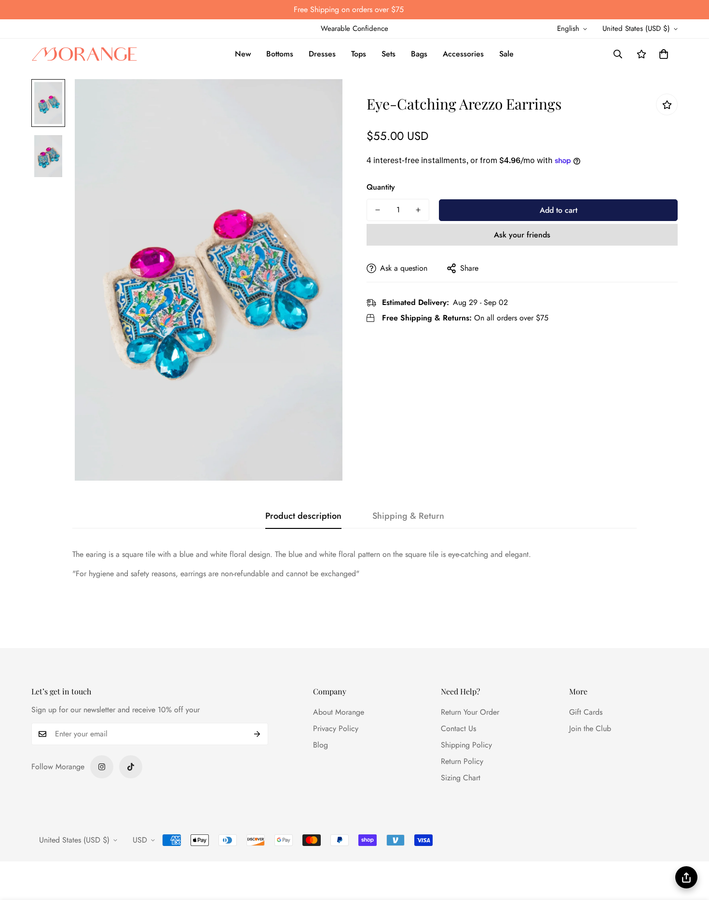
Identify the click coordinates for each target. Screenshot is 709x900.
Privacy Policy (335, 728)
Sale (506, 53)
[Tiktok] (130, 766)
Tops (358, 53)
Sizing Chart (460, 777)
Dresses (322, 53)
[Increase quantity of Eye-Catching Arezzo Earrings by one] (418, 210)
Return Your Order (470, 712)
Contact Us (458, 728)
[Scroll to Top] (690, 847)
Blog (320, 744)
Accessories (463, 53)
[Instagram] (101, 766)
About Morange (338, 712)
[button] (664, 54)
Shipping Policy (466, 744)
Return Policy (462, 761)
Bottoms (279, 53)
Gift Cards (585, 712)
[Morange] (84, 54)
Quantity (381, 187)
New (243, 53)
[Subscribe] (257, 734)
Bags (419, 53)
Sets (388, 53)
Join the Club (590, 728)
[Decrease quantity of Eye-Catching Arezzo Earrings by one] (377, 210)
